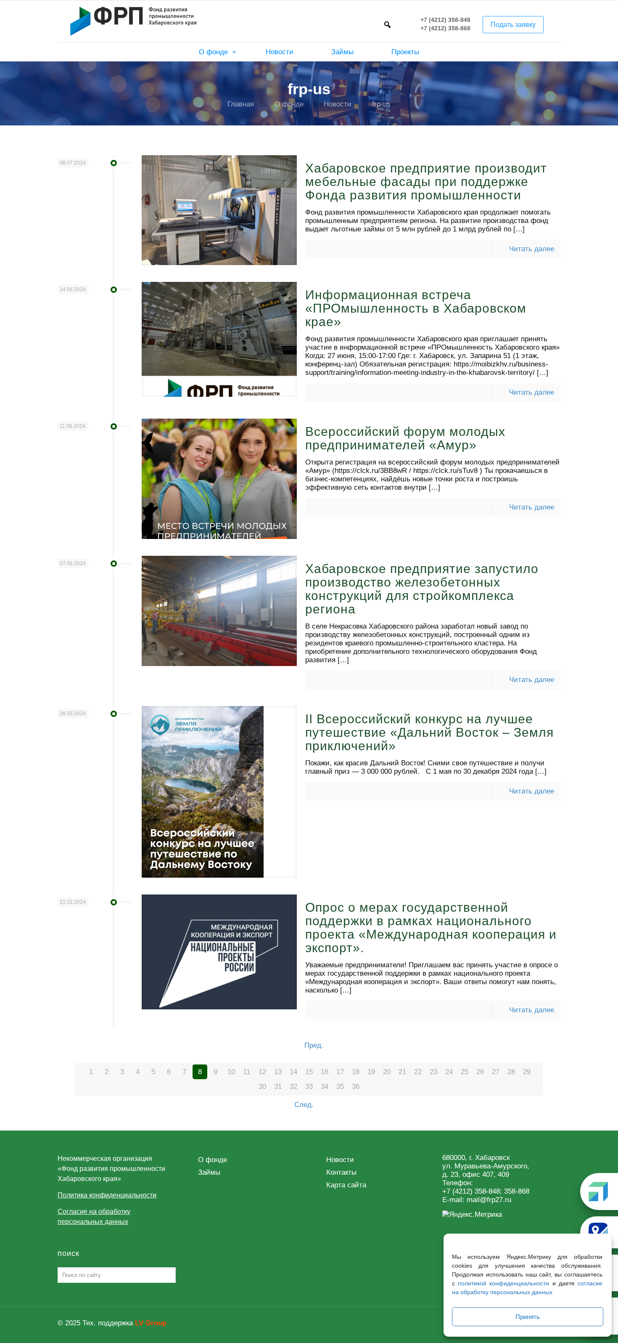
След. (304, 1105)
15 (309, 1072)
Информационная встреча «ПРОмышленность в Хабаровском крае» (415, 308)
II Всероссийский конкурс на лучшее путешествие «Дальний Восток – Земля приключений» (429, 732)
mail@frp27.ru (489, 1200)
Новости (337, 104)
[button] (387, 24)
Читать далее (531, 249)
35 (340, 1087)
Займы (209, 1172)
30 (262, 1087)
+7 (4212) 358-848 (445, 20)
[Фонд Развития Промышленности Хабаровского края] (133, 21)
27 (495, 1072)
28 (511, 1072)
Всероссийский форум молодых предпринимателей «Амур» (405, 438)
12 (262, 1072)
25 (464, 1072)
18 (355, 1072)
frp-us (381, 104)
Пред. (313, 1045)
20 (387, 1072)
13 (278, 1072)
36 (355, 1087)
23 (433, 1072)
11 (246, 1072)
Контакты (341, 1172)
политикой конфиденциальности (503, 1283)
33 (309, 1087)
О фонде (289, 104)
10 (231, 1072)
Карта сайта (346, 1185)
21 (402, 1072)
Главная (240, 104)
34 (324, 1087)
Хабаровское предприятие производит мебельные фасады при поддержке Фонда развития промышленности (426, 181)
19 (371, 1072)
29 (527, 1072)
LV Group (150, 1323)
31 (278, 1087)
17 (340, 1072)
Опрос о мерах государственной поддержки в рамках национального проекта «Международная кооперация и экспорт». (431, 927)
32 (293, 1087)
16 (324, 1072)
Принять (527, 1316)
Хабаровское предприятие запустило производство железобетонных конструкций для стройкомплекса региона (422, 589)
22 (418, 1072)
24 (449, 1072)
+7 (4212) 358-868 (445, 29)
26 (480, 1072)
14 (293, 1072)
